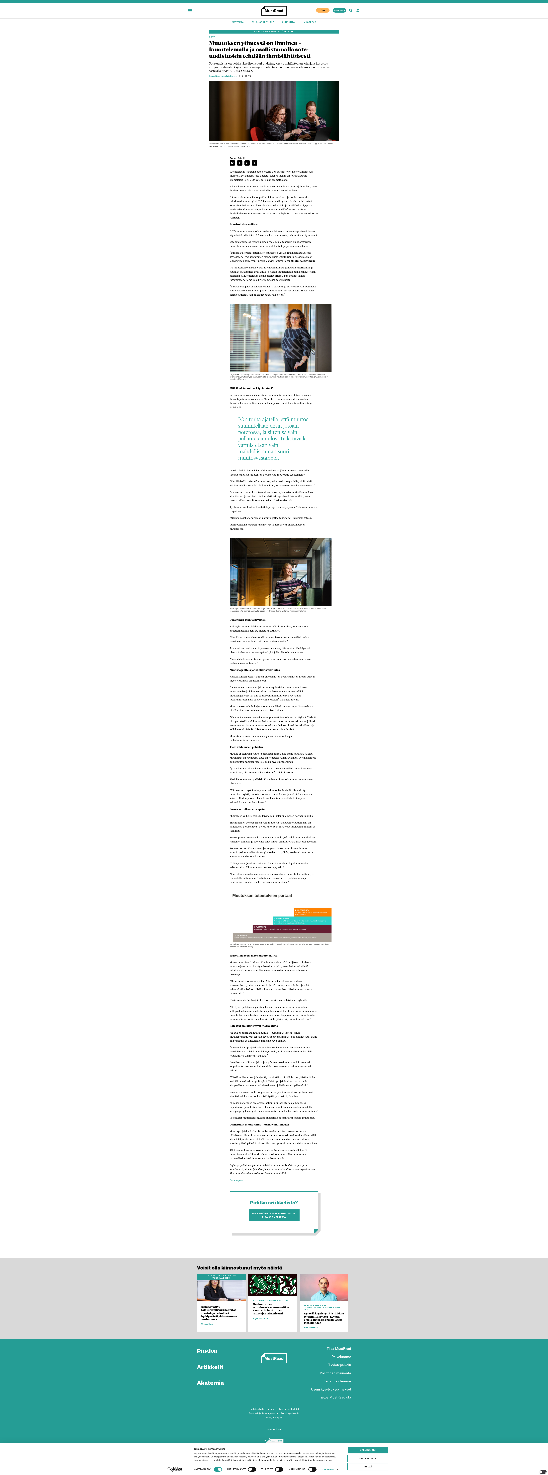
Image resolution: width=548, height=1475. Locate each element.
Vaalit (307, 1310)
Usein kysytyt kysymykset (331, 1389)
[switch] (252, 1469)
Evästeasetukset (274, 1429)
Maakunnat (321, 1305)
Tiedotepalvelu (339, 1365)
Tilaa (323, 10)
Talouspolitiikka (263, 22)
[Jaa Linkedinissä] (247, 163)
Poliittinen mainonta (335, 1373)
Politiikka (328, 1307)
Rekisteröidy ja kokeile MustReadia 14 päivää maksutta (274, 1215)
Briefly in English (274, 1417)
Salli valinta (367, 1458)
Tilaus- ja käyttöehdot (288, 1408)
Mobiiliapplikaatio (290, 1413)
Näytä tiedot (328, 1469)
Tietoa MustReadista (335, 1397)
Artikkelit (210, 1366)
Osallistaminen (313, 1307)
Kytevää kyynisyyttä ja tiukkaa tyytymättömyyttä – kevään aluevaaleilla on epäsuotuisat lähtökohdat (324, 1318)
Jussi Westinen (311, 1327)
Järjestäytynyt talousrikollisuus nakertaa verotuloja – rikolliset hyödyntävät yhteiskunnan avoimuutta (219, 1313)
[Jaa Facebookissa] (239, 163)
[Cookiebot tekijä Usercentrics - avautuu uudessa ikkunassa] (174, 1469)
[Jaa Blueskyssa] (232, 163)
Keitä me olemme (337, 1381)
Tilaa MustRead (339, 1348)
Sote (212, 37)
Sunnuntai (289, 22)
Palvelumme (339, 10)
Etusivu (207, 1350)
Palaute (270, 1408)
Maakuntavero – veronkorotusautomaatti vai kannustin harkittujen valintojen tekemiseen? (272, 1308)
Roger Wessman (260, 1318)
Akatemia (238, 22)
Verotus (283, 1300)
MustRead (310, 22)
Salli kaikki (367, 1450)
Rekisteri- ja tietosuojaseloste (263, 1413)
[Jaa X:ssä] (254, 163)
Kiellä (367, 1466)
